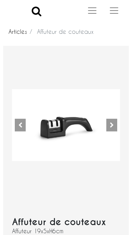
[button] (20, 125)
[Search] (37, 10)
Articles (17, 31)
